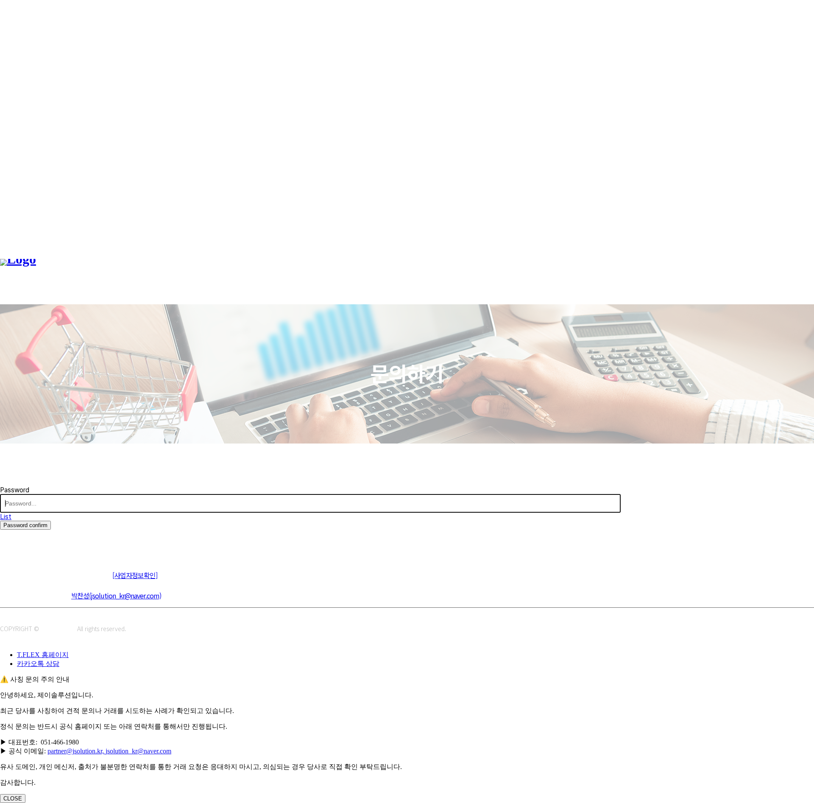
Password (14, 490)
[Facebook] (45, 543)
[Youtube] (64, 543)
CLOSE (12, 798)
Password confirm (25, 525)
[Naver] (7, 543)
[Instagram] (26, 543)
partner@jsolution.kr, (76, 751)
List (5, 517)
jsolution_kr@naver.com (138, 751)
